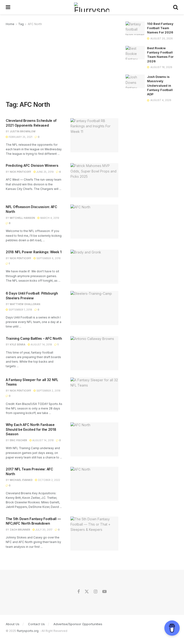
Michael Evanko (21, 480)
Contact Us (36, 624)
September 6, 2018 (48, 258)
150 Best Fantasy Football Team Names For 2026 (160, 28)
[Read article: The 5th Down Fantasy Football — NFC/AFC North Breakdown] (94, 533)
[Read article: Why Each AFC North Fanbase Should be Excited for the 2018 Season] (94, 439)
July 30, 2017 (43, 529)
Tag (21, 24)
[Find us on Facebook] (78, 592)
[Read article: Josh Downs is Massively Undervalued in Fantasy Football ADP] (135, 81)
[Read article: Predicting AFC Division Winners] (94, 180)
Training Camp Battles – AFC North (34, 338)
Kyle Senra (17, 344)
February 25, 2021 (20, 136)
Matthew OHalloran (25, 304)
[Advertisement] (62, 62)
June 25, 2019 (45, 171)
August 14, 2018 (41, 344)
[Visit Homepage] (91, 7)
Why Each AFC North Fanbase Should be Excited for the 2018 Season (31, 429)
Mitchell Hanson (22, 217)
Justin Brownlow (22, 131)
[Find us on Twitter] (87, 592)
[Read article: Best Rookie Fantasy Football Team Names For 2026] (135, 52)
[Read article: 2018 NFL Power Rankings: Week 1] (94, 267)
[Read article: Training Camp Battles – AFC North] (94, 353)
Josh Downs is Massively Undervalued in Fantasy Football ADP (160, 85)
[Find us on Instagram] (95, 592)
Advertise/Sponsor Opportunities (77, 624)
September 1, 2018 (20, 309)
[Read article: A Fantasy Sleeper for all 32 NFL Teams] (94, 394)
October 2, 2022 (48, 480)
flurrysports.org (28, 631)
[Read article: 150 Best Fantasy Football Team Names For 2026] (135, 28)
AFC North (35, 24)
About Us (12, 624)
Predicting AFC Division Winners (32, 165)
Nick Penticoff (20, 171)
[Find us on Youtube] (104, 592)
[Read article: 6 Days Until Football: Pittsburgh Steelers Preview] (94, 308)
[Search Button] (175, 7)
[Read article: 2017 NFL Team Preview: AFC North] (94, 484)
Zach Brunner (20, 529)
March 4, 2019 (49, 217)
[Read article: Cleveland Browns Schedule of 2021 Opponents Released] (94, 135)
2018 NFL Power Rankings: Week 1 (33, 252)
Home (10, 24)
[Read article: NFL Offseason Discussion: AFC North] (94, 221)
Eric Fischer (18, 440)
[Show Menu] (8, 7)
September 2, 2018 (48, 390)
